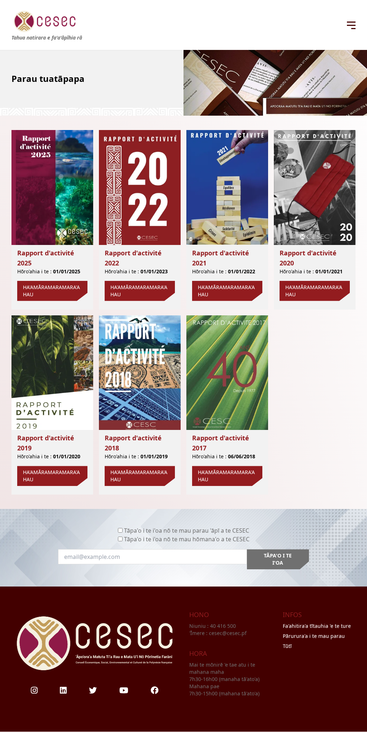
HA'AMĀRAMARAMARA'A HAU (51, 291)
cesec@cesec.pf (228, 633)
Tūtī (287, 646)
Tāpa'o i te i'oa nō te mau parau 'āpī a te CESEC (186, 530)
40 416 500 (223, 625)
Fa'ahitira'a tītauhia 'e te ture (317, 625)
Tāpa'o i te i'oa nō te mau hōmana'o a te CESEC (186, 539)
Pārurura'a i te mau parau (314, 636)
